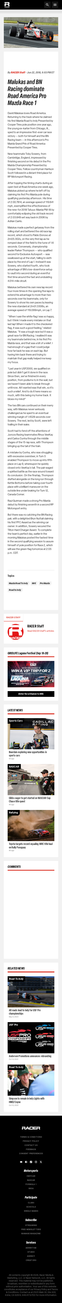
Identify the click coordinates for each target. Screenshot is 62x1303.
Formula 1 (30, 1184)
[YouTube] (21, 1162)
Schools (31, 1207)
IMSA (31, 1188)
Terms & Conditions (31, 1137)
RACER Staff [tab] (13, 617)
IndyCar (31, 1176)
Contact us (31, 1145)
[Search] (47, 5)
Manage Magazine (31, 1233)
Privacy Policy (31, 1141)
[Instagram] (36, 1162)
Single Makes (31, 1211)
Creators (31, 1260)
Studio (31, 1252)
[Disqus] (31, 914)
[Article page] (31, 733)
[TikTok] (31, 1162)
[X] (41, 1162)
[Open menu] (55, 5)
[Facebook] (26, 1162)
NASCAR (31, 1180)
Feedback (31, 1149)
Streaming (31, 1225)
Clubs (31, 1203)
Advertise (31, 1248)
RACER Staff (18, 72)
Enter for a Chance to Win (31, 694)
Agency (31, 1256)
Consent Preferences (31, 1153)
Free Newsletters (31, 1229)
